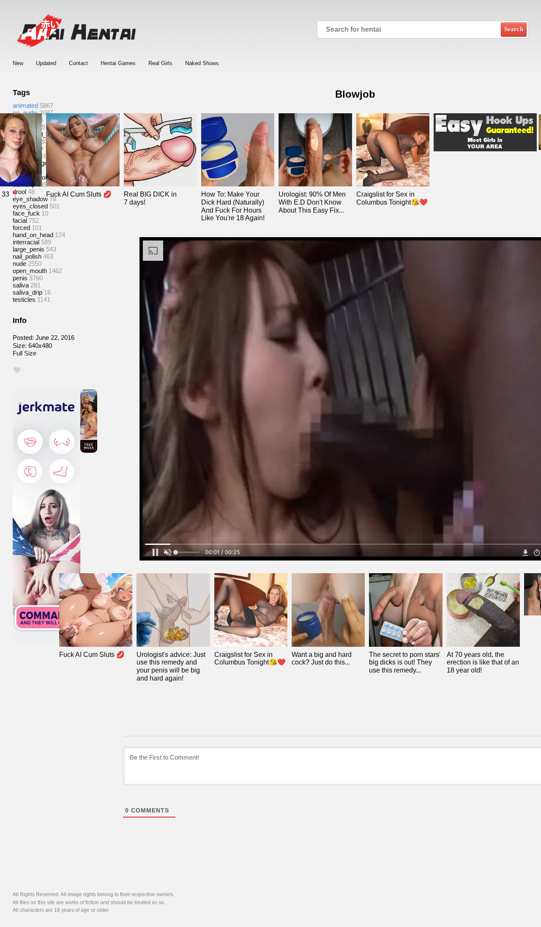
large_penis (28, 249)
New (18, 63)
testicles (24, 299)
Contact (78, 63)
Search (513, 29)
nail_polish (27, 256)
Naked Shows (202, 63)
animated (25, 105)
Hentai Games (118, 63)
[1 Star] (17, 370)
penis (20, 278)
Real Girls (160, 63)
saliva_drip (27, 292)
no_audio (25, 112)
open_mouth (30, 270)
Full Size (24, 353)
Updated (46, 63)
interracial (26, 242)
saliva (21, 285)
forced (21, 227)
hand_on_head (33, 234)
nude (19, 263)
